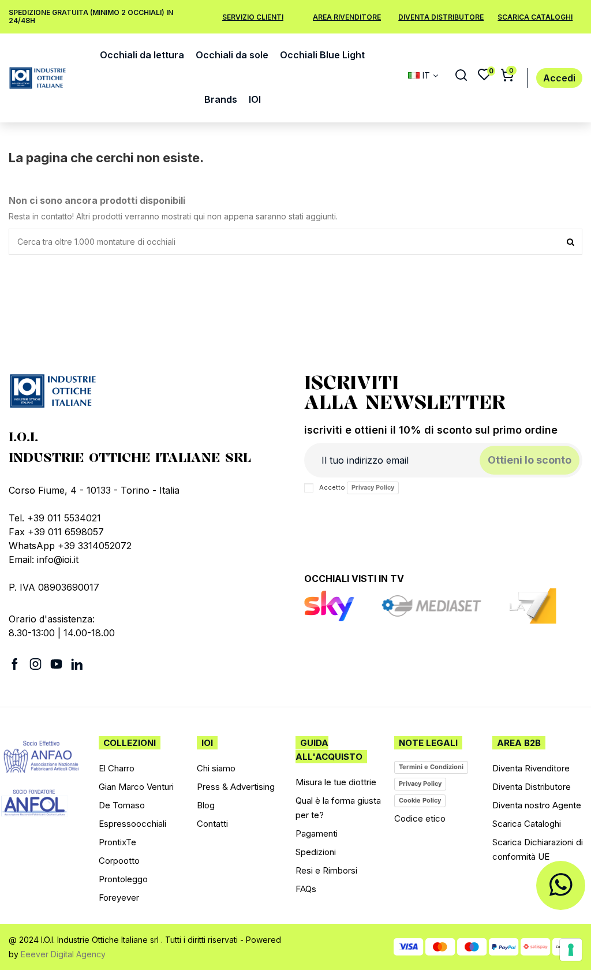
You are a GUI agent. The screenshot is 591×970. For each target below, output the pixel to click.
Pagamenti (317, 833)
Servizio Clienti (252, 17)
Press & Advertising (236, 786)
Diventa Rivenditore (531, 768)
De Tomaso (122, 805)
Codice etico (420, 818)
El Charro (116, 768)
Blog (206, 805)
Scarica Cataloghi (535, 17)
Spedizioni (316, 851)
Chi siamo (216, 768)
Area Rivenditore (347, 17)
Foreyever (119, 897)
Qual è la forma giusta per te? (338, 807)
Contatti (212, 823)
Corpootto (119, 860)
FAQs (306, 888)
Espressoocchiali (132, 823)
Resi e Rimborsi (326, 870)
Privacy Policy (372, 487)
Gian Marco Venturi (136, 786)
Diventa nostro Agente (536, 805)
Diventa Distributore (441, 17)
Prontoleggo (123, 879)
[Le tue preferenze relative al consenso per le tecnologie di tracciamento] (571, 950)
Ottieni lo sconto (529, 460)
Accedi (559, 78)
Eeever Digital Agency (63, 954)
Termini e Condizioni (431, 767)
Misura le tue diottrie (336, 782)
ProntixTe (117, 842)
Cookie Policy (420, 800)
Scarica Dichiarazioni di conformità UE (537, 849)
